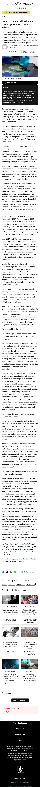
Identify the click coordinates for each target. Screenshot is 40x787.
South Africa (17, 581)
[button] (23, 51)
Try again (6, 711)
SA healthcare (31, 584)
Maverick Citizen (7, 581)
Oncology (11, 584)
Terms (24, 778)
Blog (20, 740)
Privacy (16, 778)
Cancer (4, 584)
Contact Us (20, 734)
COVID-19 (26, 581)
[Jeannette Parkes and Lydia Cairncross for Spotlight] (5, 47)
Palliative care (20, 584)
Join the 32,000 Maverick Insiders (18, 751)
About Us (20, 728)
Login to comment (20, 700)
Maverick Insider (20, 723)
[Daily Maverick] (20, 3)
